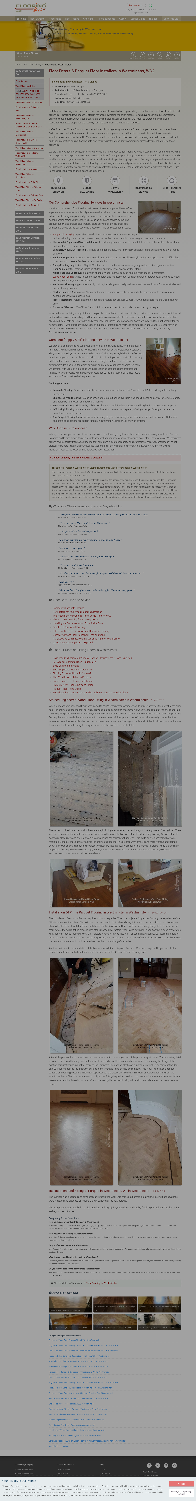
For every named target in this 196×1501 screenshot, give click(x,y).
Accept (181, 1484)
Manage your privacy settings (181, 1492)
